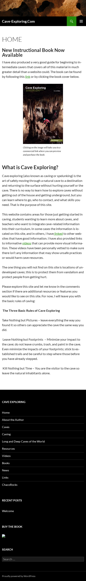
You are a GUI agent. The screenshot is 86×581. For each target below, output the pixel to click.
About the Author (13, 419)
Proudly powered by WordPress (18, 576)
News (5, 470)
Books (6, 463)
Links (5, 477)
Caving (6, 434)
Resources (8, 448)
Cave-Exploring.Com (18, 21)
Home (6, 412)
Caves (5, 427)
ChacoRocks (9, 484)
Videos (6, 456)
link (27, 76)
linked (58, 233)
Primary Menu (81, 21)
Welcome (8, 511)
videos (26, 243)
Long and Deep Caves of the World (23, 441)
